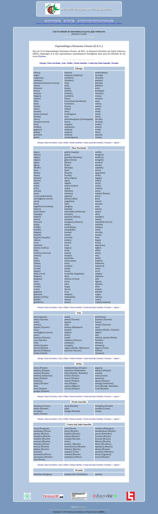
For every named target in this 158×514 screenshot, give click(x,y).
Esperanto (69, 21)
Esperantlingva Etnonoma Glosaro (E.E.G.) (95, 21)
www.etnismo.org (52, 21)
